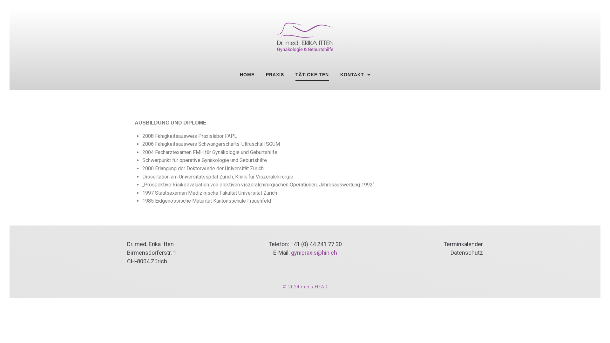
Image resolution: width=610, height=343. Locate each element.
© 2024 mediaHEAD (305, 286)
